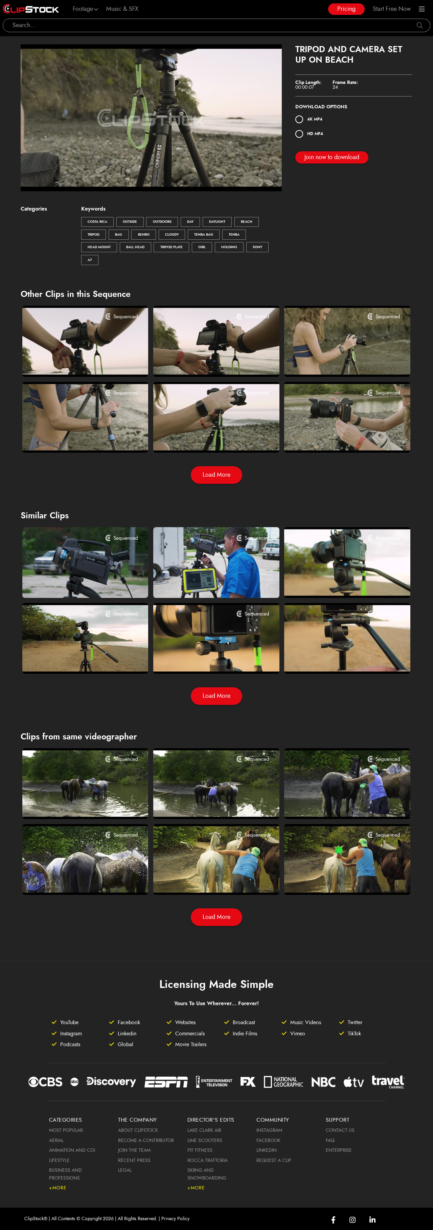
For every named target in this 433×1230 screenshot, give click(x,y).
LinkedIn (266, 1150)
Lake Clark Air (204, 1130)
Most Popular (66, 1130)
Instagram (269, 1130)
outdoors (162, 221)
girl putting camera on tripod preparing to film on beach (336, 438)
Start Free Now (392, 9)
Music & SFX (122, 9)
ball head (135, 247)
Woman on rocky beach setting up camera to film (205, 438)
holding (229, 247)
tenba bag (203, 234)
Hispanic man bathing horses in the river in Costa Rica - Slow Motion (205, 881)
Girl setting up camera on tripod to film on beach (74, 362)
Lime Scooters (204, 1140)
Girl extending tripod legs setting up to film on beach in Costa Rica (74, 438)
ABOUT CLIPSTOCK (138, 1130)
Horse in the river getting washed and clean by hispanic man (74, 881)
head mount (99, 247)
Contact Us (340, 1130)
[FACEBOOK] (333, 1220)
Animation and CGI (72, 1150)
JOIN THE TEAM (134, 1150)
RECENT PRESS (134, 1160)
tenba (234, 234)
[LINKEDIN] (372, 1220)
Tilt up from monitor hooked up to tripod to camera (74, 584)
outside (130, 221)
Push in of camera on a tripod (331, 584)
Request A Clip (273, 1160)
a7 (90, 260)
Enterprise (339, 1150)
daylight (217, 221)
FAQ (330, 1140)
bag (118, 234)
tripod (93, 234)
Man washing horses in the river (203, 805)
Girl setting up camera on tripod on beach (336, 362)
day (190, 221)
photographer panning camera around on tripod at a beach (336, 660)
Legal (125, 1170)
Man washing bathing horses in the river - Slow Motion (336, 881)
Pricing (346, 9)
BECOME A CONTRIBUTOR (146, 1140)
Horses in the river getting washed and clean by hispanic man (336, 805)
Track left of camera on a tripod (71, 660)
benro (144, 234)
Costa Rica (97, 221)
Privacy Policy (175, 1218)
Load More (216, 475)
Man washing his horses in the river (74, 805)
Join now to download (331, 157)
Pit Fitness (199, 1150)
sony (257, 247)
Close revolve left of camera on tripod (205, 660)
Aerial (56, 1140)
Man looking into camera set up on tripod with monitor (205, 584)
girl (202, 247)
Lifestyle (59, 1160)
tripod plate (171, 247)
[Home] (31, 9)
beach (246, 221)
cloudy (172, 234)
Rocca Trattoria (207, 1160)
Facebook (268, 1140)
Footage (83, 9)
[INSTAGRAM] (352, 1220)
